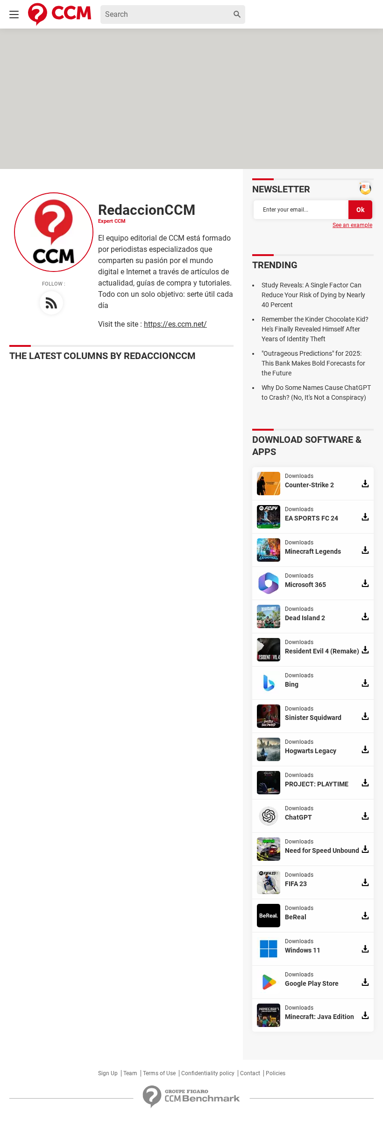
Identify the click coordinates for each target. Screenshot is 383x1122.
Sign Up (108, 1073)
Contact (250, 1073)
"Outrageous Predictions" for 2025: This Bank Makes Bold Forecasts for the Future (313, 363)
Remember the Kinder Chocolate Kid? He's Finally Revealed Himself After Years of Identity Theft (315, 329)
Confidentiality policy (207, 1073)
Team (130, 1073)
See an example (352, 225)
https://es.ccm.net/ (175, 324)
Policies (275, 1073)
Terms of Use (159, 1073)
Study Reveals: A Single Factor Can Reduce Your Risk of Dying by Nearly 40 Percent (313, 294)
